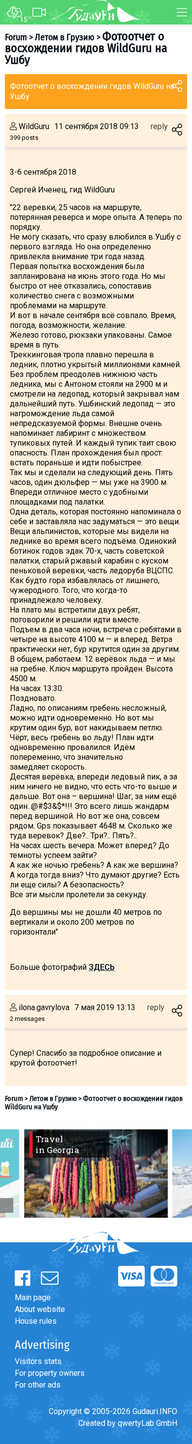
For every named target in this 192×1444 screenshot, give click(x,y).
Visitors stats (38, 1361)
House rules (36, 1321)
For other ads (38, 1385)
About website (40, 1309)
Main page (33, 1297)
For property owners (50, 1373)
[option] (96, 1173)
